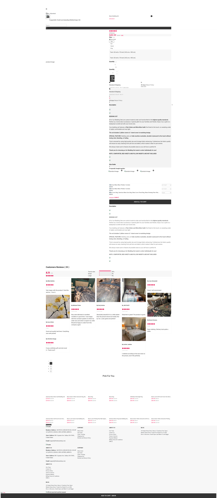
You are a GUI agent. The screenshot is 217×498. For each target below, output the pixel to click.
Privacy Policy (112, 434)
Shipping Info (80, 436)
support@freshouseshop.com (57, 441)
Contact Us (111, 432)
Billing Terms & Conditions (116, 439)
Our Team (111, 430)
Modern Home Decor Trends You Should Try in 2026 (154, 432)
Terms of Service (113, 436)
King (112, 48)
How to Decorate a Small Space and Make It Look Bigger (155, 434)
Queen (112, 46)
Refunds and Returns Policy (84, 438)
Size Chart (79, 432)
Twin (112, 41)
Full (111, 43)
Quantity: (112, 61)
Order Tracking (81, 434)
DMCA (111, 441)
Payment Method (113, 438)
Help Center (80, 430)
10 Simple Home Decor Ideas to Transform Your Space (154, 430)
